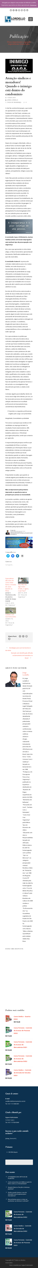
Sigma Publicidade (11, 1117)
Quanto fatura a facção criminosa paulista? (18, 1188)
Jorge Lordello (12, 100)
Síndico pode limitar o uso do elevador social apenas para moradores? (17, 1194)
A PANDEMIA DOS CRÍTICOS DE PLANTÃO (17, 1177)
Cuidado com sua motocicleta (10, 616)
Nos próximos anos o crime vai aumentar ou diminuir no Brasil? (18, 1200)
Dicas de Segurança (14, 102)
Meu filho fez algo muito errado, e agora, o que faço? (23, 588)
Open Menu (30, 19)
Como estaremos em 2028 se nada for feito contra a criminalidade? (20, 1183)
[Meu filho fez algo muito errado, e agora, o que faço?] (23, 580)
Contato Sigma (9, 1120)
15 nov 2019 (11, 97)
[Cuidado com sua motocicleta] (10, 610)
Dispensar (33, 5)
